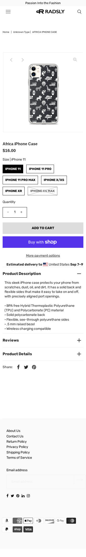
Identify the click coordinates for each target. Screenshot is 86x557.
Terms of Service (19, 458)
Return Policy (16, 442)
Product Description (22, 273)
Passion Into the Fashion (43, 3)
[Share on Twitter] (26, 367)
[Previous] (11, 60)
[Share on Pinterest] (34, 367)
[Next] (22, 60)
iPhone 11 (13, 169)
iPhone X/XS (54, 180)
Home (6, 32)
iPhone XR (13, 191)
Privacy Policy (17, 447)
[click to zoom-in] (75, 60)
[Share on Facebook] (18, 367)
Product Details (17, 354)
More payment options (43, 256)
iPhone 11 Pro (40, 169)
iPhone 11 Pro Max (20, 180)
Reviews (11, 340)
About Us (13, 431)
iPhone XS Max (42, 191)
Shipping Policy (18, 452)
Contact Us (14, 436)
